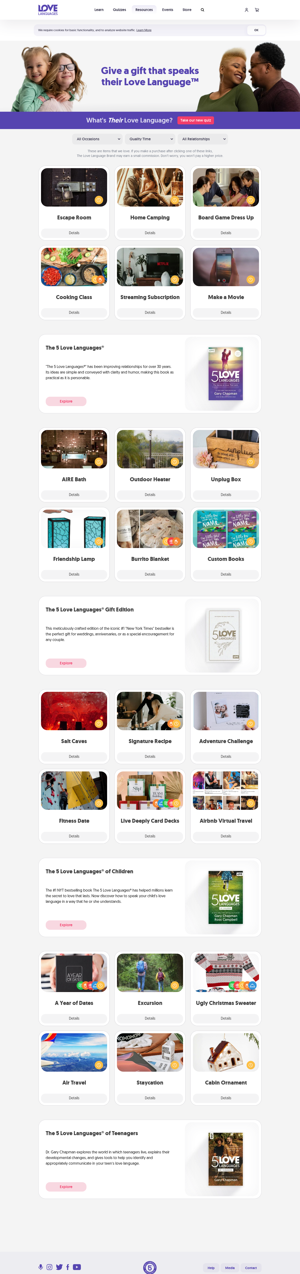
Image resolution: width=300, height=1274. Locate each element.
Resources (144, 9)
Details (74, 233)
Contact (251, 1268)
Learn (99, 9)
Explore (66, 401)
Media (230, 1268)
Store (187, 9)
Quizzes (119, 9)
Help (211, 1268)
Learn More (143, 30)
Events (167, 9)
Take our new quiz (195, 120)
